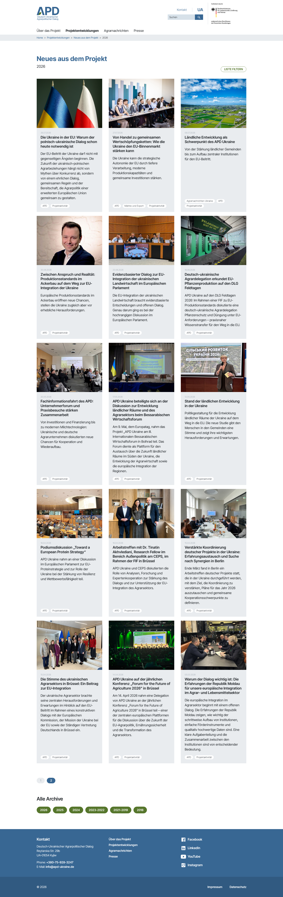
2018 (140, 810)
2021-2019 (120, 810)
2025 (60, 810)
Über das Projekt (120, 839)
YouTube (194, 856)
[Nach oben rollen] (275, 889)
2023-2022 (96, 810)
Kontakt (182, 9)
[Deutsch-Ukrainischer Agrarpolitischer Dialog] (48, 13)
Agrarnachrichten (120, 850)
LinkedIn (194, 848)
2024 (76, 810)
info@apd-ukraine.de (60, 866)
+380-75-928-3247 (59, 862)
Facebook (195, 839)
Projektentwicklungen (123, 845)
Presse (113, 856)
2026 (43, 810)
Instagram (195, 865)
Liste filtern (233, 69)
